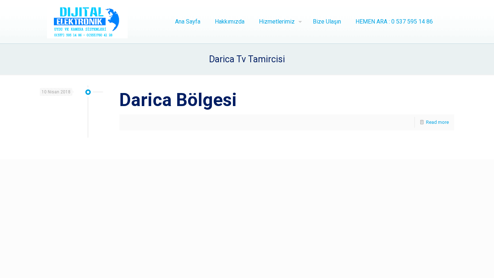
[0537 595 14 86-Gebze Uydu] (87, 21)
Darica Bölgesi (178, 99)
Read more (437, 122)
